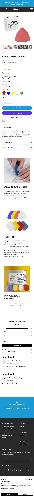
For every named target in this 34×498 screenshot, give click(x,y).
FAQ (20, 429)
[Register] (29, 459)
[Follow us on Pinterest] (16, 470)
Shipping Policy (22, 441)
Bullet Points (7, 142)
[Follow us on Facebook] (4, 470)
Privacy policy (29, 479)
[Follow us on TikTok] (25, 470)
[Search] (6, 9)
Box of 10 (6, 85)
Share (3, 121)
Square (14, 76)
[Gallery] (17, 32)
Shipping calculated (7, 62)
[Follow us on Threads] (8, 470)
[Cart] (31, 9)
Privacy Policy (22, 438)
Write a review (17, 346)
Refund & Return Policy (24, 444)
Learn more (20, 4)
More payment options (17, 117)
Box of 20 (15, 85)
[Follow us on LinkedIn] (29, 470)
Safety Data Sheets (23, 435)
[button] (5, 69)
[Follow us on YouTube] (20, 470)
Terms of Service (23, 432)
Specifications (7, 147)
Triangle (6, 76)
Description (6, 127)
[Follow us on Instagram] (12, 470)
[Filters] (4, 351)
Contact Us (21, 426)
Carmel (4, 53)
